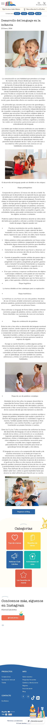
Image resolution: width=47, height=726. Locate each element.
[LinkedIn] (38, 698)
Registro (25, 686)
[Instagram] (28, 697)
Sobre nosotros (27, 677)
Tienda (4, 683)
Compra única (6, 677)
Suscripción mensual (8, 680)
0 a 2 (17, 14)
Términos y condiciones (15, 721)
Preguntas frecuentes (29, 680)
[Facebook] (23, 697)
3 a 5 (24, 14)
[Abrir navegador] (3, 4)
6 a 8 (31, 14)
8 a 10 (38, 14)
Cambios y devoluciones (30, 683)
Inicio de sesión (27, 688)
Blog (24, 691)
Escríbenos (5, 701)
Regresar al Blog (23, 512)
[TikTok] (33, 698)
